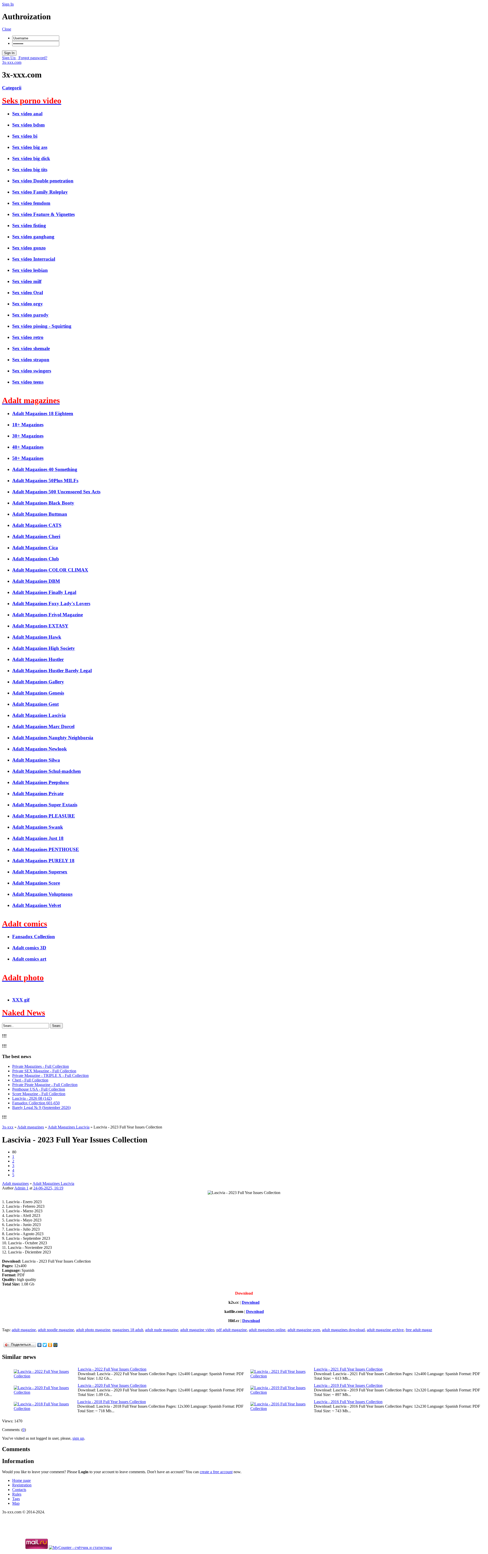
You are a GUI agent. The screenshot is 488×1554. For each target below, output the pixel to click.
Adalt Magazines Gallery (38, 681)
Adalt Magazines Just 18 (38, 838)
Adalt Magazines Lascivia (39, 715)
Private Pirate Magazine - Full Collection (45, 1084)
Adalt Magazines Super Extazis (44, 804)
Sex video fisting (29, 225)
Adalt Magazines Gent (35, 704)
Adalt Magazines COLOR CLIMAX (50, 570)
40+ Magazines (27, 447)
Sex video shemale (31, 348)
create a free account (216, 1472)
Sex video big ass (29, 147)
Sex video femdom (31, 203)
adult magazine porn (303, 1330)
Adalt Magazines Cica (35, 547)
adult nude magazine (161, 1330)
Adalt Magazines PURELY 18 (43, 860)
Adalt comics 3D (29, 947)
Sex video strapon (30, 359)
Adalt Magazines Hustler (38, 659)
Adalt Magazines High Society (43, 648)
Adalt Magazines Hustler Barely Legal (52, 670)
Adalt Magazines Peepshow (40, 782)
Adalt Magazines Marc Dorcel (43, 726)
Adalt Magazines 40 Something (44, 469)
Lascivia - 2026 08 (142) (32, 1098)
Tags (16, 1499)
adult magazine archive (385, 1330)
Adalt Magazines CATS (37, 525)
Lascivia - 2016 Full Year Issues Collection (348, 1402)
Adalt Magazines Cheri (36, 536)
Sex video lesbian (30, 270)
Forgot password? (32, 58)
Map (16, 1503)
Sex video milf (26, 281)
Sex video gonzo (29, 247)
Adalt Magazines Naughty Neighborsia (52, 737)
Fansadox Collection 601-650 (36, 1103)
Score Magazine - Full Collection (38, 1094)
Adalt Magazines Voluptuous (42, 894)
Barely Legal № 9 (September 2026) (41, 1107)
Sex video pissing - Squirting (41, 326)
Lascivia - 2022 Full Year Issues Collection (112, 1369)
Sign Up (9, 58)
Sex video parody (30, 315)
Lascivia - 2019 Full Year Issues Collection (348, 1385)
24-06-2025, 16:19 (48, 1188)
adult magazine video (197, 1330)
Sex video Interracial (33, 259)
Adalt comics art (29, 959)
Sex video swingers (31, 370)
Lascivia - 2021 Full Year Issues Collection (348, 1369)
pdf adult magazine (231, 1330)
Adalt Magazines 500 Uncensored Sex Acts (56, 491)
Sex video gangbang (33, 236)
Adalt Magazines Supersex (39, 871)
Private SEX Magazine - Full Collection (44, 1071)
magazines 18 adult (127, 1330)
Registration (22, 1485)
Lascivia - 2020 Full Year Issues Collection (112, 1385)
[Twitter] (45, 1345)
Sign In (8, 4)
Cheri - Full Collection (30, 1080)
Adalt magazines (15, 1183)
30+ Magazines (27, 435)
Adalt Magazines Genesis (38, 693)
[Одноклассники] (50, 1345)
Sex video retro (27, 337)
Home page (21, 1480)
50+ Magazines (27, 458)
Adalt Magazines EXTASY (40, 626)
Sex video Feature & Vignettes (43, 214)
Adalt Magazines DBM (36, 581)
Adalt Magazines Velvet (36, 905)
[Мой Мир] (55, 1345)
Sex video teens (27, 382)
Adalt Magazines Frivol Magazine (47, 614)
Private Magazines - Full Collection (40, 1066)
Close (6, 29)
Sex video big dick (31, 158)
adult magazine (24, 1330)
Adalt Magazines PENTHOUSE (45, 849)
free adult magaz (419, 1330)
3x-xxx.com (11, 62)
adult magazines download (343, 1330)
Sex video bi (24, 136)
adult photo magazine (93, 1330)
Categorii (11, 87)
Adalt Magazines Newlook (39, 748)
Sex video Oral (27, 292)
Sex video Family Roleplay (40, 192)
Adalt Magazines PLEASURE (43, 816)
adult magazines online (267, 1330)
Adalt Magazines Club (35, 558)
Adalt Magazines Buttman (39, 514)
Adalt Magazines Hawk (36, 637)
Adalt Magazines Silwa (36, 760)
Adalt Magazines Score (36, 883)
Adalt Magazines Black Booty (43, 503)
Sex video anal (27, 113)
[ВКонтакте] (39, 1345)
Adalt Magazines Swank (37, 827)
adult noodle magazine (56, 1330)
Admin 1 (21, 1188)
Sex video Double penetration (42, 180)
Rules (16, 1494)
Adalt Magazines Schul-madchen (46, 771)
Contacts (19, 1489)
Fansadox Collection (33, 936)
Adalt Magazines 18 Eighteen (42, 413)
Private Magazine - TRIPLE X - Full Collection (50, 1075)
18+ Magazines (27, 424)
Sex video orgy (27, 303)
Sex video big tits (29, 169)
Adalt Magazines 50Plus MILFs (45, 480)
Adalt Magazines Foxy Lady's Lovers (51, 603)
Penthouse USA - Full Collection (38, 1089)
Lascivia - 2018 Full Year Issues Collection (111, 1402)
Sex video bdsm (28, 125)
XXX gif (20, 999)
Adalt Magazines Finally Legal (44, 592)
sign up (78, 1438)
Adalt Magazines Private (38, 793)
